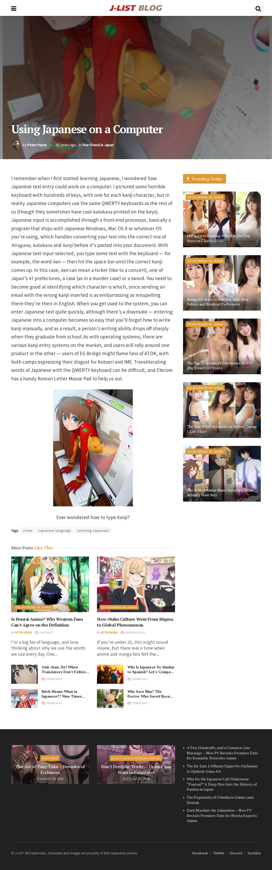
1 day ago (45, 632)
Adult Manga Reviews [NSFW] (136, 758)
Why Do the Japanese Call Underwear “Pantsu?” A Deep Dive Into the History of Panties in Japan (222, 784)
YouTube (254, 852)
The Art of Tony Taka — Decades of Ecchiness (50, 769)
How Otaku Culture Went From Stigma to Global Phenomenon (135, 622)
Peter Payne (37, 144)
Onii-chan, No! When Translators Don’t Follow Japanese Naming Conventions (64, 674)
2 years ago (53, 679)
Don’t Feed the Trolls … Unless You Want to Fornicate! (136, 769)
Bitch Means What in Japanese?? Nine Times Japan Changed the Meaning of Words (62, 698)
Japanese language (54, 530)
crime (27, 530)
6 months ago (135, 632)
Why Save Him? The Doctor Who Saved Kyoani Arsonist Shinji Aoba (150, 696)
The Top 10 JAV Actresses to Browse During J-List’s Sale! (222, 429)
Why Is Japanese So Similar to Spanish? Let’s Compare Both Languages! (151, 672)
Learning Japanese (93, 530)
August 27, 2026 (137, 778)
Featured (50, 758)
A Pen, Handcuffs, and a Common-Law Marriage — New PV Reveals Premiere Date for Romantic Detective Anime (222, 752)
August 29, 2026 (51, 778)
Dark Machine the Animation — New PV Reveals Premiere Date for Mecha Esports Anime (222, 815)
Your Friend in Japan (98, 144)
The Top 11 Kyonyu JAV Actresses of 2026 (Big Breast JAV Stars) (219, 365)
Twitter (218, 852)
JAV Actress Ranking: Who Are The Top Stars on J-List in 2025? (218, 238)
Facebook (200, 852)
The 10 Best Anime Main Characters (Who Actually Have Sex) (220, 492)
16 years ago (66, 144)
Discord (236, 852)
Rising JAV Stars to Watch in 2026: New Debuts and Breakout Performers (217, 302)
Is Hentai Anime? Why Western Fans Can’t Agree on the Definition (47, 622)
